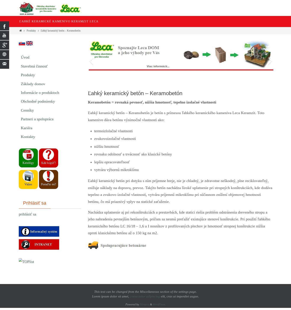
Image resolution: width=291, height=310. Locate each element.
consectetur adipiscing (145, 296)
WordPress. (159, 304)
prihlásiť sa (27, 214)
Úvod (25, 57)
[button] (91, 61)
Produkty (31, 30)
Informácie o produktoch (40, 92)
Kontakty (28, 137)
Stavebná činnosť (34, 66)
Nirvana (144, 304)
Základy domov (33, 84)
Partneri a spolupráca (37, 119)
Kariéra (26, 128)
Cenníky (27, 110)
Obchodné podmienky (38, 101)
